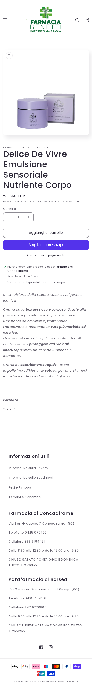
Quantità (9, 209)
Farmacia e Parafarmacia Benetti (39, 681)
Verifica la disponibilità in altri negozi (37, 282)
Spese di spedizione (37, 201)
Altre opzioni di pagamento (46, 255)
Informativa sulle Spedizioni (31, 477)
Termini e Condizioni (25, 497)
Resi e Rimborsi (21, 487)
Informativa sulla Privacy (28, 468)
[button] (5, 20)
